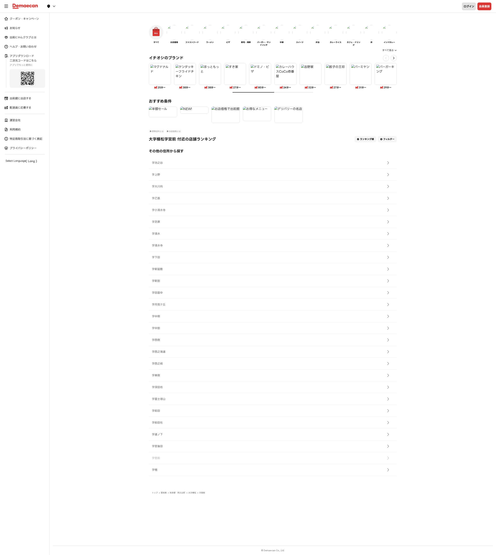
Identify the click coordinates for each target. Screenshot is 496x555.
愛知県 (164, 492)
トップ (155, 492)
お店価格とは (175, 131)
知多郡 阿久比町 (177, 492)
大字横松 (192, 492)
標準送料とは (158, 131)
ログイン (469, 6)
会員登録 (484, 6)
